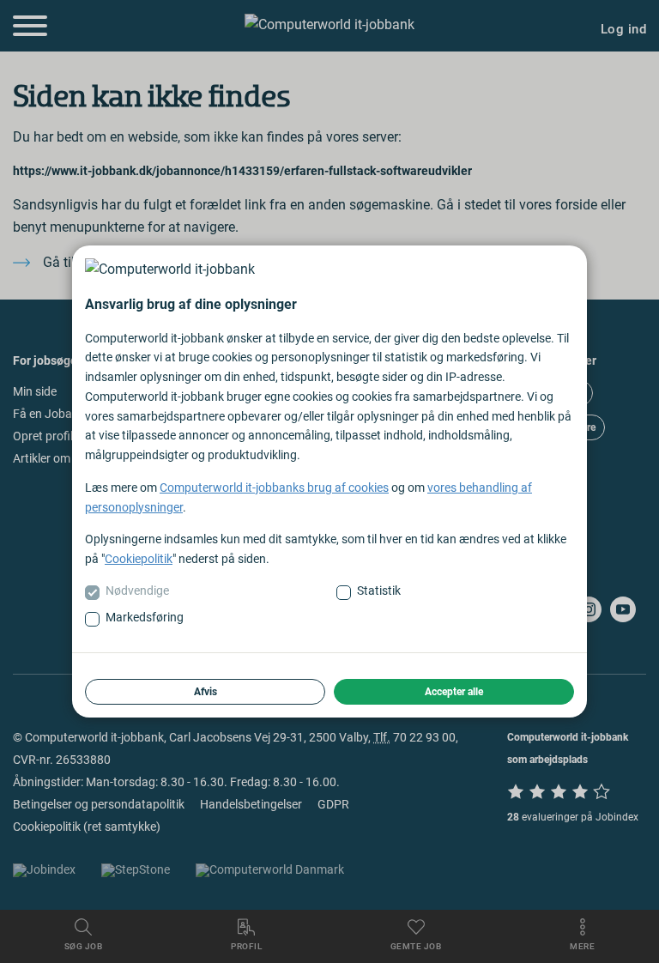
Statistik (379, 590)
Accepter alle (454, 692)
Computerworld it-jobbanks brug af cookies (274, 487)
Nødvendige (137, 590)
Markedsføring (145, 617)
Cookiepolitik (138, 559)
